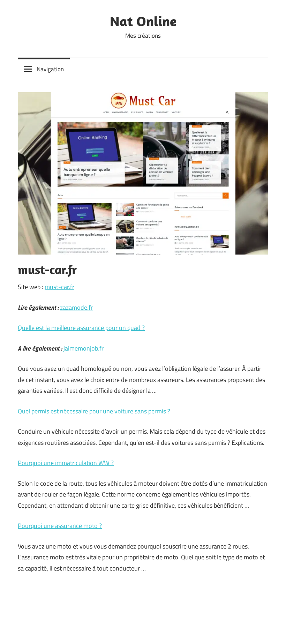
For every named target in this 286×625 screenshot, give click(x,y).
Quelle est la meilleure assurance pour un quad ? (81, 327)
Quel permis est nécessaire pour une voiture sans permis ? (94, 411)
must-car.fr (59, 287)
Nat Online (143, 21)
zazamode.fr (76, 307)
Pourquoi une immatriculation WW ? (66, 463)
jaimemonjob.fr (83, 348)
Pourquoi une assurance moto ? (60, 525)
